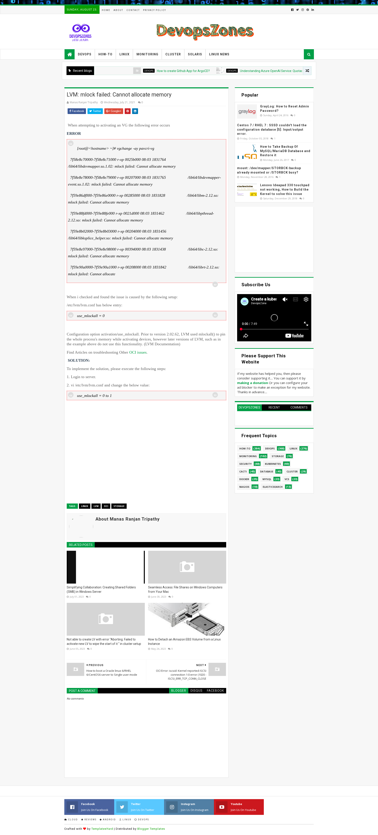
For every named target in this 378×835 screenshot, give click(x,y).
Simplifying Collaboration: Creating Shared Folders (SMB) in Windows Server (101, 589)
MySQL (266, 479)
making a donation (252, 383)
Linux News (219, 54)
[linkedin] (312, 9)
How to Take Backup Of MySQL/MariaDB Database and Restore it (285, 151)
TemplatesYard (102, 828)
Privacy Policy (154, 10)
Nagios (244, 486)
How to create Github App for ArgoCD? (163, 71)
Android (109, 819)
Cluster (173, 54)
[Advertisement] (146, 451)
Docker (244, 479)
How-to (105, 54)
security (245, 463)
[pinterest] (308, 9)
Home (106, 10)
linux (84, 506)
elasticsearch (273, 486)
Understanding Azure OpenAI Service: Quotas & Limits (257, 71)
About (118, 10)
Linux (124, 54)
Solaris (195, 54)
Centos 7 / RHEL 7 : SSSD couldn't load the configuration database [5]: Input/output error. (272, 129)
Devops (84, 54)
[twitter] (297, 9)
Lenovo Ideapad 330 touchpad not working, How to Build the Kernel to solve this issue (285, 189)
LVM (96, 506)
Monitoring (147, 54)
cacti (243, 471)
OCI (106, 506)
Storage (119, 506)
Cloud (72, 819)
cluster (292, 471)
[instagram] (303, 9)
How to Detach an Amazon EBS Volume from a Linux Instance (184, 642)
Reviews (90, 819)
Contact (133, 10)
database (266, 471)
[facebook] (292, 9)
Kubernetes (273, 463)
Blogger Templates (151, 828)
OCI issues (138, 352)
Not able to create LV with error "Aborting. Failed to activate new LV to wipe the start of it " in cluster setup (104, 642)
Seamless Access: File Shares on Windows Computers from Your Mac (185, 589)
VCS (287, 479)
